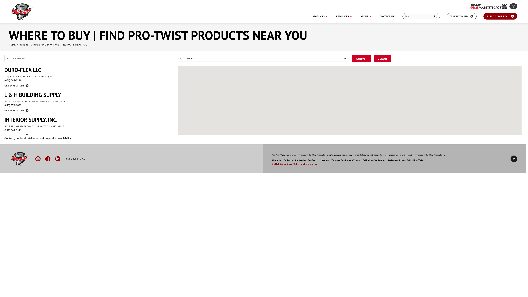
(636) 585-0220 (12, 80)
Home (12, 44)
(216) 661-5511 (12, 130)
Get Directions (14, 85)
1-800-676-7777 (79, 158)
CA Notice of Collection (373, 160)
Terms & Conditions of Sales (345, 160)
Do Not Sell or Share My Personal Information (294, 164)
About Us (276, 160)
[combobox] (263, 58)
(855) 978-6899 (12, 105)
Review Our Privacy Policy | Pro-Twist (406, 160)
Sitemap (324, 160)
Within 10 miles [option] (186, 58)
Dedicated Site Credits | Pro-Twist (300, 160)
